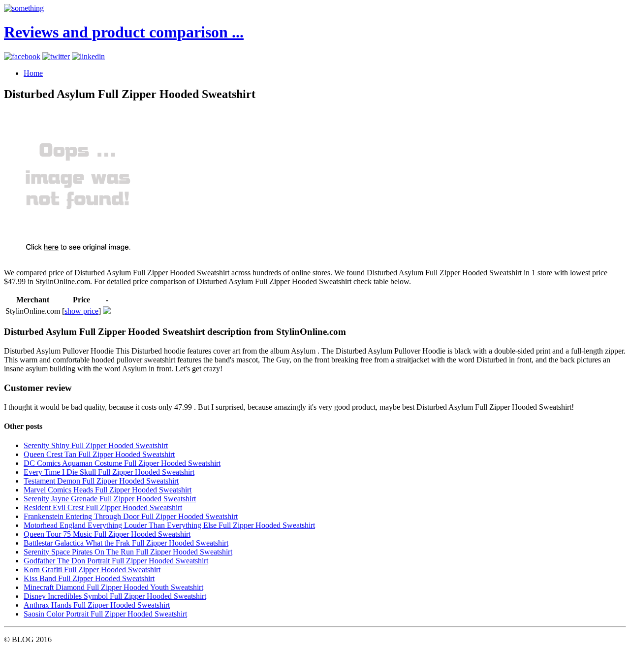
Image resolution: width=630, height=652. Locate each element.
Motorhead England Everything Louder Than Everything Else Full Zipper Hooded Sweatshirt (169, 525)
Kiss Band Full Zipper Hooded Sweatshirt (89, 578)
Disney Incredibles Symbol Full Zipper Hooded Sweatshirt (115, 596)
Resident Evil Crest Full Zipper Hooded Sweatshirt (103, 507)
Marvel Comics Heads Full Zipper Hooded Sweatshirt (107, 490)
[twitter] (56, 56)
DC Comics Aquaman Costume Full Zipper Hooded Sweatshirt (122, 463)
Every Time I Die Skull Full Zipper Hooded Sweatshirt (109, 472)
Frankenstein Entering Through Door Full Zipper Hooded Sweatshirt (131, 516)
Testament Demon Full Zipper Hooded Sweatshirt (101, 481)
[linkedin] (88, 56)
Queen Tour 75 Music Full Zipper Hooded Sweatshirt (107, 534)
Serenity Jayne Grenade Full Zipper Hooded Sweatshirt (110, 498)
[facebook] (22, 56)
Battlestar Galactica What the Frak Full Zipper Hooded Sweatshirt (126, 543)
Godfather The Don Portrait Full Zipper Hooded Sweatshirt (116, 560)
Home (33, 73)
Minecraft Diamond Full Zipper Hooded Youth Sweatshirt (113, 587)
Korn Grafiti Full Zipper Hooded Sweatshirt (92, 569)
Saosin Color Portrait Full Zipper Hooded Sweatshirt (105, 614)
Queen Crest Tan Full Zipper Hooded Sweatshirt (99, 454)
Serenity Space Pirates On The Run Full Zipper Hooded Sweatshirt (128, 552)
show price (81, 311)
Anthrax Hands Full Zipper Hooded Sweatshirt (97, 605)
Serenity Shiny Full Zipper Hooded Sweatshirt (96, 445)
